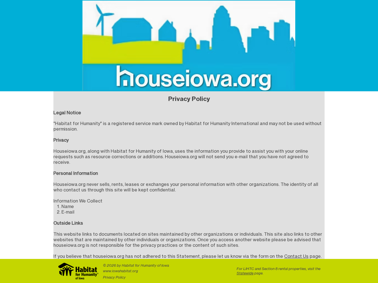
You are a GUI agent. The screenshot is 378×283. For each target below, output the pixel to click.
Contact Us (296, 256)
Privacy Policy (114, 277)
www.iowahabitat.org (120, 271)
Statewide (245, 273)
